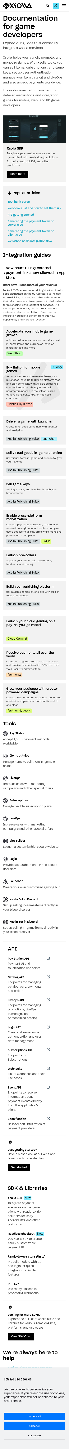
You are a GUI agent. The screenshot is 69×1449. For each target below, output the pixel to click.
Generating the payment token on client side (31, 233)
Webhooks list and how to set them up (34, 208)
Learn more (17, 174)
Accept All (35, 1416)
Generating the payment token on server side (31, 223)
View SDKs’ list (21, 1336)
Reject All (34, 1426)
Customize (34, 1435)
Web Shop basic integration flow (30, 241)
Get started (19, 1167)
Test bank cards (19, 202)
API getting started (21, 215)
